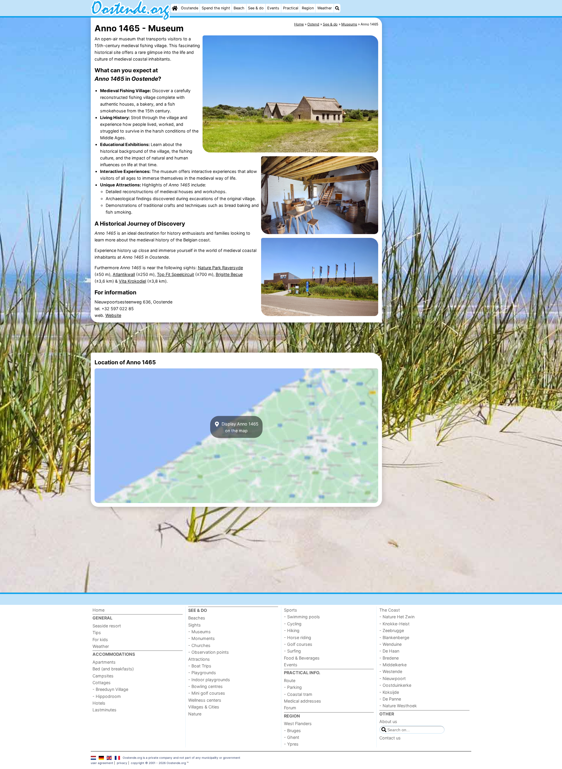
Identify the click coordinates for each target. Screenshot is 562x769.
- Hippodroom (106, 696)
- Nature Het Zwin (396, 616)
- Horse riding (297, 637)
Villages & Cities (203, 706)
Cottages (101, 682)
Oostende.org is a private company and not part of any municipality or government (181, 757)
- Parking (293, 687)
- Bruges (292, 730)
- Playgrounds (202, 672)
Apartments (104, 662)
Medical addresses (302, 700)
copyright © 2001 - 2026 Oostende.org (158, 763)
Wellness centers (204, 700)
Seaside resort (106, 625)
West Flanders (298, 723)
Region (308, 8)
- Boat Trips (199, 665)
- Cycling (292, 623)
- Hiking (291, 630)
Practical (290, 8)
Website (113, 315)
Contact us (390, 737)
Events (273, 8)
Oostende (189, 8)
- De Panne (390, 698)
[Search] (337, 8)
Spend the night (216, 8)
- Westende (390, 671)
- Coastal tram (298, 694)
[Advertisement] (427, 152)
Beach (239, 8)
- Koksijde (389, 692)
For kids (100, 639)
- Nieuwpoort (392, 678)
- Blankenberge (394, 637)
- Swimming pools (302, 616)
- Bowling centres (205, 686)
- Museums (199, 631)
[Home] (175, 8)
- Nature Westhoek (398, 705)
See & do (256, 8)
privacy (122, 763)
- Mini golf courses (206, 693)
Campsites (103, 675)
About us (388, 721)
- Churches (199, 645)
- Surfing (292, 650)
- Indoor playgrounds (209, 679)
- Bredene (389, 657)
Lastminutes (104, 709)
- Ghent (291, 737)
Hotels (98, 703)
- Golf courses (298, 644)
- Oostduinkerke (395, 685)
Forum (290, 707)
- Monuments (201, 638)
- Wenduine (390, 644)
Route (289, 680)
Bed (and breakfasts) (113, 668)
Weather (324, 8)
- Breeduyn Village (110, 689)
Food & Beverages (302, 657)
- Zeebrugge (391, 630)
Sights (194, 624)
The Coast (389, 609)
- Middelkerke (393, 664)
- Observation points (208, 652)
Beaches (196, 617)
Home (98, 609)
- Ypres (291, 743)
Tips (96, 632)
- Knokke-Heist (394, 623)
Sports (290, 609)
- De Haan (389, 650)
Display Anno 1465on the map (239, 427)
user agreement (102, 763)
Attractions (199, 659)
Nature (194, 713)
